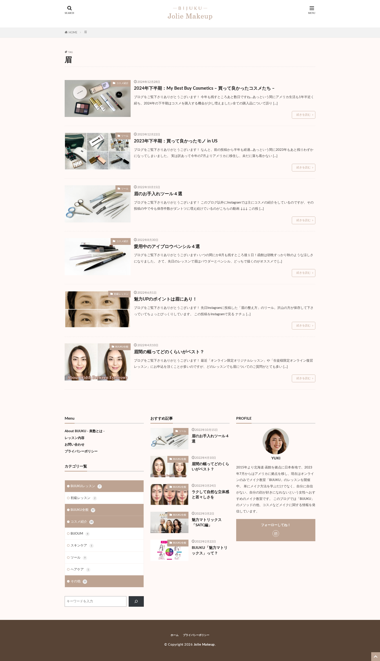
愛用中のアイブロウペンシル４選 (167, 246)
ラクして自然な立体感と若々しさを (210, 494)
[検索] (136, 601)
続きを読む (303, 114)
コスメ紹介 (122, 83)
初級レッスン (121, 294)
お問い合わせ (74, 444)
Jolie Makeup (204, 644)
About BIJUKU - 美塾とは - (85, 431)
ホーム (175, 635)
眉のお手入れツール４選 (158, 194)
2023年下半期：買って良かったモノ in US (175, 141)
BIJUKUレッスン (85, 486)
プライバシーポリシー (81, 451)
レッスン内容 (74, 438)
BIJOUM (79, 533)
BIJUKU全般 (121, 347)
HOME (73, 32)
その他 (78, 581)
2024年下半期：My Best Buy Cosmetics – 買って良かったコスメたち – (204, 88)
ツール (124, 136)
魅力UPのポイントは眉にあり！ (165, 299)
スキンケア (81, 545)
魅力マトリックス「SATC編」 (207, 522)
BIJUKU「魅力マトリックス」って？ (210, 550)
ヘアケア (80, 569)
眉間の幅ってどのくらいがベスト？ (169, 352)
